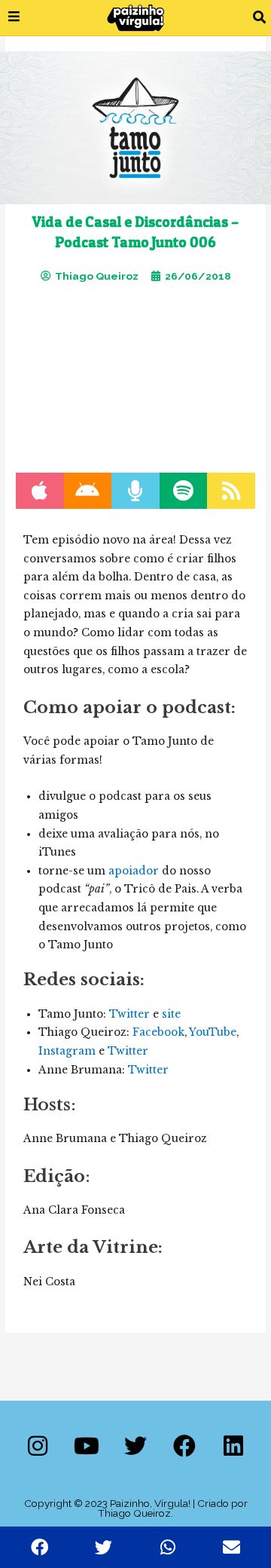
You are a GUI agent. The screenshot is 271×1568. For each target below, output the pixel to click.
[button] (259, 17)
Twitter (129, 1014)
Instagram (67, 1051)
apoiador (133, 871)
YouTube (212, 1032)
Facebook (158, 1032)
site (171, 1014)
